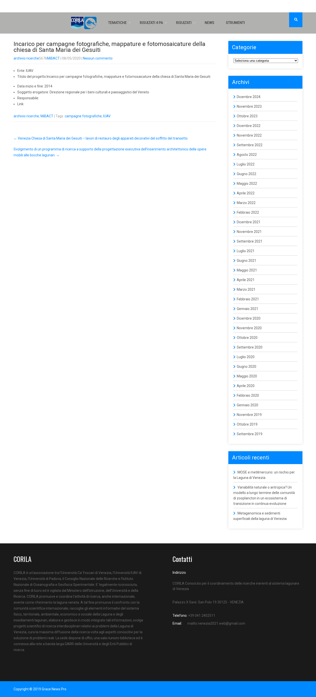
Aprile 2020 (246, 386)
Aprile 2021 (246, 280)
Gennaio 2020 (247, 405)
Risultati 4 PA (151, 23)
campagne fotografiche (83, 116)
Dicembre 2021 (248, 222)
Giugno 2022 (246, 174)
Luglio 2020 (246, 357)
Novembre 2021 (249, 232)
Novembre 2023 (249, 106)
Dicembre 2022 (248, 126)
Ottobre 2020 (247, 338)
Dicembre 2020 (248, 318)
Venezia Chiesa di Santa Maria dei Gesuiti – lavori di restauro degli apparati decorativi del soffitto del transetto (101, 138)
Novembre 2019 (249, 415)
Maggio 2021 (247, 270)
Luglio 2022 (246, 164)
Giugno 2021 (246, 261)
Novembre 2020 (249, 328)
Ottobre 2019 (247, 424)
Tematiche (117, 23)
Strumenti (235, 23)
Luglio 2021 (246, 251)
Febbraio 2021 (248, 299)
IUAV (107, 116)
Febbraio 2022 (248, 212)
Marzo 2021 (246, 289)
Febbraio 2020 (248, 395)
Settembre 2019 (249, 434)
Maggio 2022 (247, 183)
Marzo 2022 (246, 203)
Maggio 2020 (247, 376)
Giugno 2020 (246, 367)
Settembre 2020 (249, 347)
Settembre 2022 (249, 145)
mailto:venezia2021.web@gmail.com (216, 623)
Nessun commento (98, 58)
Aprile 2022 (246, 193)
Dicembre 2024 (248, 97)
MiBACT (53, 58)
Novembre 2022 (249, 135)
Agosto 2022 (247, 155)
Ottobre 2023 (247, 116)
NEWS (209, 23)
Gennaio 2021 (247, 309)
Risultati (184, 23)
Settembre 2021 (249, 241)
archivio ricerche (26, 58)
